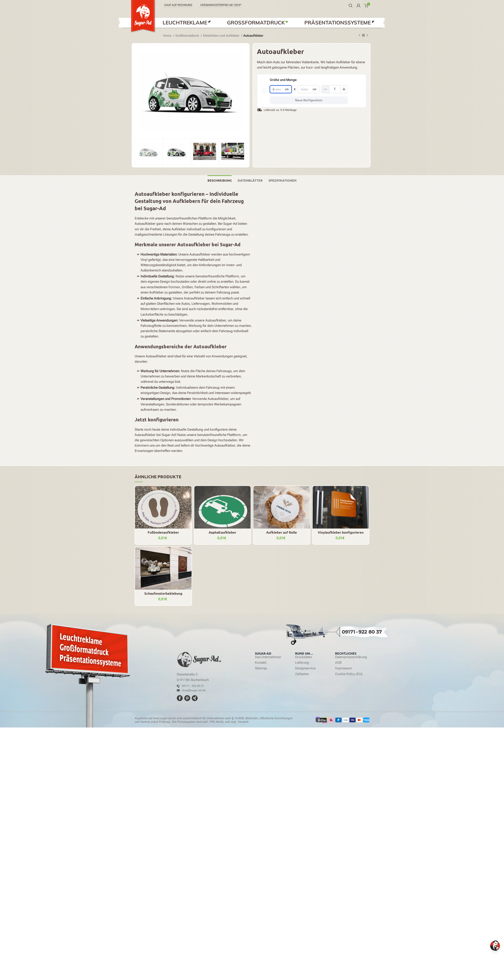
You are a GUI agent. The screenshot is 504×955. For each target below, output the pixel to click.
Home (167, 35)
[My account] (358, 5)
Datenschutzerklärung (351, 657)
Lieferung (302, 662)
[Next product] (367, 35)
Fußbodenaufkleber (163, 532)
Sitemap (261, 668)
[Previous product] (359, 35)
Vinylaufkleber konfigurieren (341, 532)
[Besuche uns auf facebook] (180, 697)
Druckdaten (303, 657)
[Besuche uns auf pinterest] (187, 697)
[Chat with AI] (495, 945)
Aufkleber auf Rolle (281, 532)
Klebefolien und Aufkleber (221, 35)
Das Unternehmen (268, 657)
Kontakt (260, 662)
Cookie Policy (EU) (348, 674)
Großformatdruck (187, 35)
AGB (338, 662)
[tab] (220, 179)
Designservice (305, 668)
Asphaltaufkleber (222, 532)
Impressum (343, 668)
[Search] (351, 5)
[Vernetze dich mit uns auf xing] (194, 697)
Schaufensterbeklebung (163, 593)
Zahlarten (302, 674)
